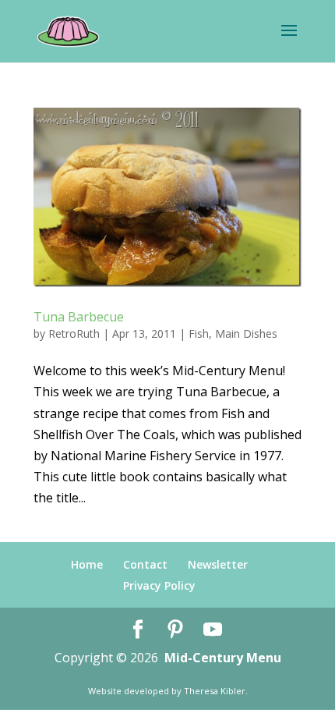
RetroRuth (74, 333)
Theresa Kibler (214, 691)
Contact (145, 564)
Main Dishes (246, 333)
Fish (199, 333)
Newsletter (218, 564)
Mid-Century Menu (222, 657)
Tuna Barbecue (79, 316)
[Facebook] (138, 629)
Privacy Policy (159, 585)
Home (87, 564)
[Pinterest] (175, 629)
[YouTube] (212, 629)
